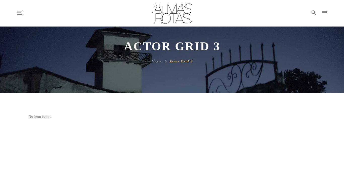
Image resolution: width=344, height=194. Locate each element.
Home (157, 61)
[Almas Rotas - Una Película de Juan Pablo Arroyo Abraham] (172, 13)
